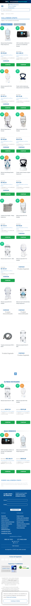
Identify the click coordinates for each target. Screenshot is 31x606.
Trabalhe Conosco (21, 525)
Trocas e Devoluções (6, 523)
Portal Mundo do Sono (23, 520)
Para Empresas (21, 527)
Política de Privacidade (23, 518)
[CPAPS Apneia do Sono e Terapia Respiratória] (14, 6)
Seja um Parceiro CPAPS (23, 523)
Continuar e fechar (15, 601)
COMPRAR (7, 64)
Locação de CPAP (6, 531)
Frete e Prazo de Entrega (7, 521)
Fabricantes (4, 518)
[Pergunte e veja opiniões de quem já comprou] (8, 47)
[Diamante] (13, 569)
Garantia (3, 516)
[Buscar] (28, 9)
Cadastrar (15, 509)
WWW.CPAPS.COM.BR (12, 580)
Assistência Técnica (6, 533)
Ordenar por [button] (19, 24)
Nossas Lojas (20, 521)
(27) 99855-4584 (22, 539)
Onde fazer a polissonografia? (5, 528)
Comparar (6, 61)
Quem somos (20, 516)
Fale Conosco (15, 545)
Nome (5, 500)
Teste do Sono (5, 525)
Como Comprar (5, 520)
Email (5, 504)
